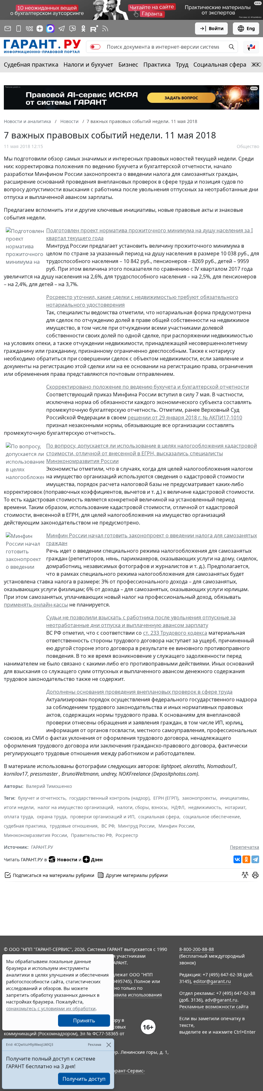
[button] (251, 47)
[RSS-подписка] (105, 28)
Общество (248, 146)
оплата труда (18, 817)
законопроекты (199, 798)
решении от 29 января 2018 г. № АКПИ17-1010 (185, 417)
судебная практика (25, 826)
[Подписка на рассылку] (8, 28)
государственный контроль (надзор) (109, 798)
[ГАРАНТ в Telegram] (61, 28)
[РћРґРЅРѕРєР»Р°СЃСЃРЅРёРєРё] (246, 859)
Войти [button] (216, 28)
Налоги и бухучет (88, 64)
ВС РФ (107, 826)
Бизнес (128, 64)
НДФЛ (177, 807)
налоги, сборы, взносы (142, 807)
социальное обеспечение (211, 817)
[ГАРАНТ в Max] (50, 28)
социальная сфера (158, 817)
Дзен (97, 859)
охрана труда (51, 817)
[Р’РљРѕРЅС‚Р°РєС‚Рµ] (237, 859)
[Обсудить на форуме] (245, 875)
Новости (67, 859)
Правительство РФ (91, 835)
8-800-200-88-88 (196, 949)
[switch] (95, 46)
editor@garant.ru (212, 981)
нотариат (235, 807)
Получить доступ (84, 1078)
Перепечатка (244, 847)
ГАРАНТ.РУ (42, 847)
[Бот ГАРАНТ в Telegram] (72, 28)
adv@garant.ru (221, 1000)
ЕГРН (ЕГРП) (165, 798)
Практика (157, 64)
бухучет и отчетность (41, 798)
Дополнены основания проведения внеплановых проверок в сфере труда (139, 691)
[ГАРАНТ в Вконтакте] (29, 28)
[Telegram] (255, 859)
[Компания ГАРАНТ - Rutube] (94, 28)
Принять (84, 1020)
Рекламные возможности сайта (214, 1007)
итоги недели (19, 807)
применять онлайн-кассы (36, 604)
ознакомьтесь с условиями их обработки (51, 1008)
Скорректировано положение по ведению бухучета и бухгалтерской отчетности (147, 386)
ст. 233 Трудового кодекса (175, 632)
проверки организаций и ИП (102, 817)
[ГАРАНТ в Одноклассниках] (83, 28)
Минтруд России (136, 826)
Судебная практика (31, 64)
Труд (182, 64)
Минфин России (176, 826)
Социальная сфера (219, 64)
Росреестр (126, 835)
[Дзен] (40, 28)
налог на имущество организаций (75, 807)
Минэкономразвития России (35, 835)
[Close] (108, 1044)
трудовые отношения (74, 826)
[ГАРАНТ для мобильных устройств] (18, 28)
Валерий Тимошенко (49, 786)
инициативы (234, 798)
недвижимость (204, 807)
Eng (251, 28)
